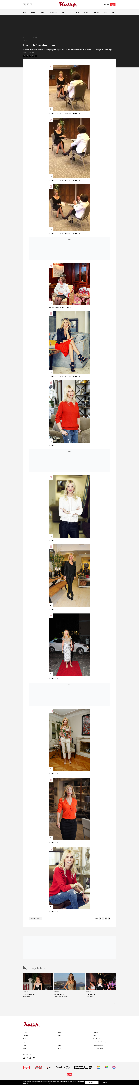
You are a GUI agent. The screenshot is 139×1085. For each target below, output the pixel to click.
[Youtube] (34, 1058)
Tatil (70, 12)
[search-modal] (105, 4)
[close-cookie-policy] (114, 1082)
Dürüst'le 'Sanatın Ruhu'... (38, 37)
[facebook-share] (24, 56)
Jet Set (86, 12)
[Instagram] (24, 1058)
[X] (30, 1058)
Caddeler (42, 12)
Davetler (33, 12)
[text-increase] (36, 56)
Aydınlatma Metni (98, 1048)
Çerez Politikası (97, 1039)
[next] (114, 1003)
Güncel (24, 12)
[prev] (110, 1003)
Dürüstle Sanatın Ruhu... (35, 918)
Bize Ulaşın (96, 1032)
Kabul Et (91, 1082)
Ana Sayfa (25, 37)
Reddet (105, 1082)
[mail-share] (33, 56)
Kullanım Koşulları (98, 1045)
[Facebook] (27, 1058)
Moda (63, 12)
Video (113, 12)
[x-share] (27, 56)
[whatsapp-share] (30, 56)
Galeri (105, 12)
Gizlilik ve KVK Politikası (99, 1042)
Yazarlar (60, 1042)
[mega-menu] (108, 4)
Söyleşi (77, 12)
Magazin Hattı (96, 12)
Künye (94, 1035)
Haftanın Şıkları (53, 12)
